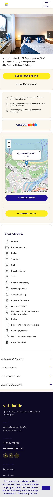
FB (5, 456)
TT (17, 456)
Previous (3, 34)
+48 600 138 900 (11, 443)
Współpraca (8, 475)
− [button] (9, 146)
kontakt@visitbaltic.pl (13, 448)
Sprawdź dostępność (26, 84)
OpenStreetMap (35, 192)
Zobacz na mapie (26, 198)
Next (50, 34)
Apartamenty (9, 469)
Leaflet (26, 192)
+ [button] (9, 142)
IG (11, 456)
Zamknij (46, 487)
